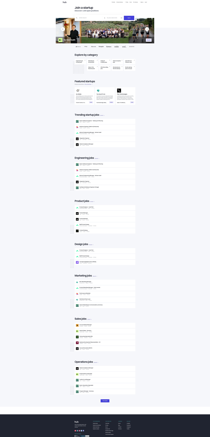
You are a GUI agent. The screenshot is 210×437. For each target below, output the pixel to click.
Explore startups (96, 427)
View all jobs (105, 400)
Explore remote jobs (97, 425)
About (119, 423)
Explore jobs (95, 423)
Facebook (129, 425)
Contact (119, 427)
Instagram (129, 427)
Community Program (109, 434)
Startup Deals (108, 432)
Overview (107, 423)
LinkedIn (128, 423)
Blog (119, 425)
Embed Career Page (109, 430)
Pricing (106, 425)
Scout (106, 427)
